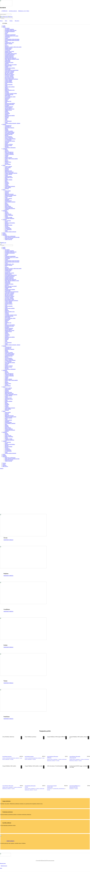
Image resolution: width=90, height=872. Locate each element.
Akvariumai (49, 788)
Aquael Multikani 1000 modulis (7, 785)
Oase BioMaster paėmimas (29, 756)
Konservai (71, 788)
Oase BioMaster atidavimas (7, 756)
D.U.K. (1, 868)
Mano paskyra (17, 20)
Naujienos (11, 20)
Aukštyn (1, 468)
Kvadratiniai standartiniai (59, 788)
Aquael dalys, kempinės (52, 759)
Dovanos (1, 20)
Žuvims (11, 759)
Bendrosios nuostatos (4, 865)
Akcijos (6, 20)
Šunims (76, 788)
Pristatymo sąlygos (3, 863)
